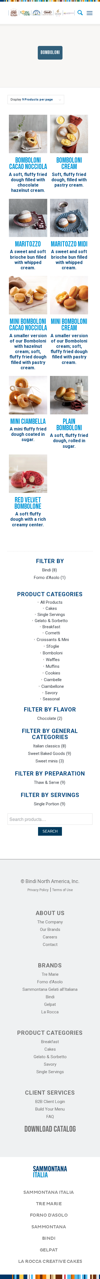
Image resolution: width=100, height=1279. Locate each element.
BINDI (49, 1238)
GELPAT (49, 1250)
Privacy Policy (38, 890)
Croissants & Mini (53, 639)
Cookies (52, 673)
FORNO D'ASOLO (49, 1215)
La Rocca (50, 1011)
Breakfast (51, 626)
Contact (50, 944)
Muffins (52, 666)
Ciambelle (53, 679)
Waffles (53, 659)
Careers (50, 937)
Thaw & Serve (46, 782)
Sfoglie (52, 646)
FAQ (50, 1116)
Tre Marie (50, 974)
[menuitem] (77, 13)
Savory (51, 692)
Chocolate (46, 718)
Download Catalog (50, 1129)
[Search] (77, 13)
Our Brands (50, 929)
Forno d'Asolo (46, 577)
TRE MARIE (49, 1204)
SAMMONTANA (48, 1227)
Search (50, 831)
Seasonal (51, 698)
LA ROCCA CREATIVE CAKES (50, 1261)
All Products (51, 602)
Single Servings (51, 614)
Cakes (51, 608)
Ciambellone (52, 686)
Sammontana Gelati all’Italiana (50, 989)
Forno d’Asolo (50, 981)
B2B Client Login (50, 1101)
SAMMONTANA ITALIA (48, 1192)
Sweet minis (47, 761)
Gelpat (50, 1004)
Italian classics (46, 746)
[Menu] (89, 12)
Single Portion (46, 803)
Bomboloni (52, 653)
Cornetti (52, 632)
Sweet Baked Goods (46, 753)
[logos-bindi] (42, 13)
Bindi (46, 570)
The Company (50, 922)
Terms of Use (62, 890)
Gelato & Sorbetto (51, 620)
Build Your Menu (50, 1109)
